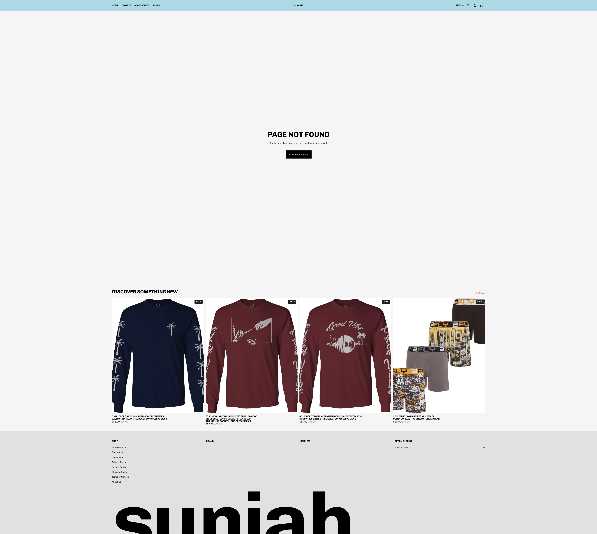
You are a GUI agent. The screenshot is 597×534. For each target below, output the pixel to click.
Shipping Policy (119, 472)
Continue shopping (298, 154)
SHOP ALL (480, 293)
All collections (119, 447)
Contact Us (117, 452)
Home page (117, 457)
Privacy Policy (119, 462)
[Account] (474, 5)
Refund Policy (119, 467)
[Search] (468, 5)
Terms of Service (120, 476)
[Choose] (199, 408)
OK (483, 447)
